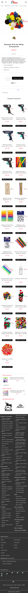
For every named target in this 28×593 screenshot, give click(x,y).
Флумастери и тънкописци (21, 415)
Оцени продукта (5, 92)
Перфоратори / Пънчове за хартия (7, 471)
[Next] (23, 380)
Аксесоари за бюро (20, 490)
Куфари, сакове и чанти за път (21, 464)
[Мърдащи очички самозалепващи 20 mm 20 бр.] (20, 222)
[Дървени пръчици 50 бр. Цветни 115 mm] (7, 221)
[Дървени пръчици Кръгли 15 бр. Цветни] (20, 195)
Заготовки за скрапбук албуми (6, 482)
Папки (17, 424)
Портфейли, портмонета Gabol (20, 467)
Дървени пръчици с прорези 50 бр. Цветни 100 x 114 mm (20, 172)
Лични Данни (4, 550)
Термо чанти (18, 458)
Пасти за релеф (5, 451)
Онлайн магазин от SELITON (14, 591)
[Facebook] (2, 566)
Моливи (3, 437)
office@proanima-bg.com (11, 561)
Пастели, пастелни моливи (7, 439)
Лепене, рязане (5, 477)
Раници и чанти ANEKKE (20, 530)
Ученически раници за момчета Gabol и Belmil (20, 443)
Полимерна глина (5, 468)
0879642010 (9, 563)
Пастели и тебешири (20, 417)
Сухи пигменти (5, 443)
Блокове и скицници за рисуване (20, 430)
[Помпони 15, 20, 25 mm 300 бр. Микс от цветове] (20, 329)
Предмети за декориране (7, 488)
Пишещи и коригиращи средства (20, 480)
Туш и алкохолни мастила (7, 441)
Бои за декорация (5, 499)
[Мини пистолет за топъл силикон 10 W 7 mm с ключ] (7, 114)
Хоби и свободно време (21, 502)
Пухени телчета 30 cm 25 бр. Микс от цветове (21, 252)
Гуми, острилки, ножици (21, 422)
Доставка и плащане (5, 555)
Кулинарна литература (20, 500)
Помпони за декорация (23, 5)
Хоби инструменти (6, 495)
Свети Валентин (19, 525)
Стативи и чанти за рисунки (5, 460)
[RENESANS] (8, 406)
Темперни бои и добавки (7, 427)
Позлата (3, 445)
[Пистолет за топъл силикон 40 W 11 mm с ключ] (7, 168)
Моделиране (4, 490)
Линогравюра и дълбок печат (6, 463)
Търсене (15, 547)
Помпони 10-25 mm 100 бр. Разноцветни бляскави (7, 306)
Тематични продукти (19, 519)
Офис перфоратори (20, 492)
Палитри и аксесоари (6, 457)
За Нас (2, 545)
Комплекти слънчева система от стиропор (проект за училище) (20, 433)
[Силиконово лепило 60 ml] (20, 275)
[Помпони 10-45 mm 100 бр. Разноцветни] (14, 33)
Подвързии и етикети (6, 513)
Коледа (17, 523)
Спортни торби (19, 456)
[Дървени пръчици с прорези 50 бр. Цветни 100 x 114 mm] (20, 168)
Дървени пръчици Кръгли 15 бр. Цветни (21, 199)
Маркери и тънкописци (7, 433)
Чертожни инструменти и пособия (21, 420)
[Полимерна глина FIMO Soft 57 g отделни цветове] (5, 393)
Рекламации (3, 542)
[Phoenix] (20, 406)
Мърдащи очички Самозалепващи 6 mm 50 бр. (7, 252)
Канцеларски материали (20, 477)
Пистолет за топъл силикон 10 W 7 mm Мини (21, 118)
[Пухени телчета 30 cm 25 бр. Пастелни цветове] (7, 275)
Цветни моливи (5, 520)
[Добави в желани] (26, 75)
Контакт (15, 545)
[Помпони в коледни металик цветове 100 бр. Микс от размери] (7, 329)
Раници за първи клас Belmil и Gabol (20, 447)
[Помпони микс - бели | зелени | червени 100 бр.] (20, 302)
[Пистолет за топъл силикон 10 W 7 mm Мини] (20, 115)
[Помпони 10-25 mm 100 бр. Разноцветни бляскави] (7, 302)
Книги (16, 494)
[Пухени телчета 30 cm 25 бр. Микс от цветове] (20, 248)
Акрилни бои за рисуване (7, 423)
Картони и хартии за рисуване (6, 455)
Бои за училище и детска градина (7, 525)
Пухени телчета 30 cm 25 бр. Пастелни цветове (7, 279)
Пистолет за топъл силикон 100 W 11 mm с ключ (7, 145)
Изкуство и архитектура (21, 498)
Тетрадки (4, 510)
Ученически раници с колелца (20, 450)
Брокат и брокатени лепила (5, 502)
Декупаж (4, 484)
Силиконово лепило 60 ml (21, 278)
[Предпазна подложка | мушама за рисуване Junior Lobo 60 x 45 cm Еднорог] (5, 380)
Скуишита (18, 513)
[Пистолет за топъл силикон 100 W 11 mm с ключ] (7, 141)
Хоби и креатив (7, 5)
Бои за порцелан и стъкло (7, 449)
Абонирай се (6, 385)
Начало (2, 5)
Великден (18, 521)
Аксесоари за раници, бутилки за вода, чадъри (20, 471)
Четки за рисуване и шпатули (6, 430)
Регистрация (16, 542)
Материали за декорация (14, 5)
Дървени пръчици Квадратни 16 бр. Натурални (7, 199)
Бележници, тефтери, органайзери (20, 483)
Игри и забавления (19, 507)
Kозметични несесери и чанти (20, 461)
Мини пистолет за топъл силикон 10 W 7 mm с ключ (7, 118)
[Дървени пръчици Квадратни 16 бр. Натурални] (7, 195)
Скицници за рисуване (7, 435)
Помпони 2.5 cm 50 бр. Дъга (7, 359)
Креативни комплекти (20, 511)
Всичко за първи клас (6, 508)
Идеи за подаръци (19, 528)
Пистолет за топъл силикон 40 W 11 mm (21, 145)
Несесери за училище (6, 515)
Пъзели (17, 515)
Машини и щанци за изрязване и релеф (6, 474)
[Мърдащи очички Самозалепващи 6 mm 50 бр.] (7, 248)
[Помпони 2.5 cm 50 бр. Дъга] (7, 355)
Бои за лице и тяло (20, 509)
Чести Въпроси (17, 539)
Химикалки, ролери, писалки (6, 518)
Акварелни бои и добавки (7, 421)
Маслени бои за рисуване (7, 425)
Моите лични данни (14, 587)
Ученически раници (19, 437)
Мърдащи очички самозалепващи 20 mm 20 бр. (21, 226)
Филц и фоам (5, 504)
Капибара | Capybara (20, 517)
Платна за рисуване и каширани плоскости (6, 419)
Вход (2, 547)
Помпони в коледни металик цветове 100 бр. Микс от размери (7, 333)
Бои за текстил (5, 447)
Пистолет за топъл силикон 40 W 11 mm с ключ (7, 172)
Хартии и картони (6, 479)
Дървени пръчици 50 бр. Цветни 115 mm (7, 225)
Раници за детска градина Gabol (21, 453)
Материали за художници (6, 416)
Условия (2, 552)
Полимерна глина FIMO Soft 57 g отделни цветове (17, 391)
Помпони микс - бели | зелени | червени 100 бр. (21, 306)
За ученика (3, 506)
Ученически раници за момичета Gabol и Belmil (20, 440)
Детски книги (19, 496)
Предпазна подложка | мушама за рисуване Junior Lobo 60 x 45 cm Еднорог (17, 378)
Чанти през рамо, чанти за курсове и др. (21, 474)
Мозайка (3, 497)
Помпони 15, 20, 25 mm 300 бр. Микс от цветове (21, 333)
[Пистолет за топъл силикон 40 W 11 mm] (20, 141)
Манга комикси (19, 504)
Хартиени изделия (20, 488)
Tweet (18, 89)
